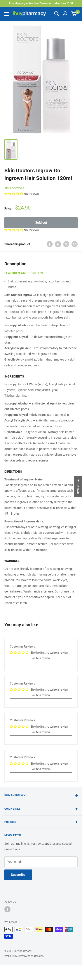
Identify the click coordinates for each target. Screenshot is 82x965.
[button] (14, 194)
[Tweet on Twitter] (66, 244)
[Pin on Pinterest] (58, 244)
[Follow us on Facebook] (7, 909)
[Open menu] (6, 14)
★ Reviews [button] (78, 486)
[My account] (65, 13)
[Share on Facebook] (50, 244)
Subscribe (18, 875)
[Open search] (56, 13)
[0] (74, 13)
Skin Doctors (14, 188)
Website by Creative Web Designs (24, 956)
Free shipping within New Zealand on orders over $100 (41, 3)
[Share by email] (75, 244)
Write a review (41, 658)
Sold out (41, 223)
